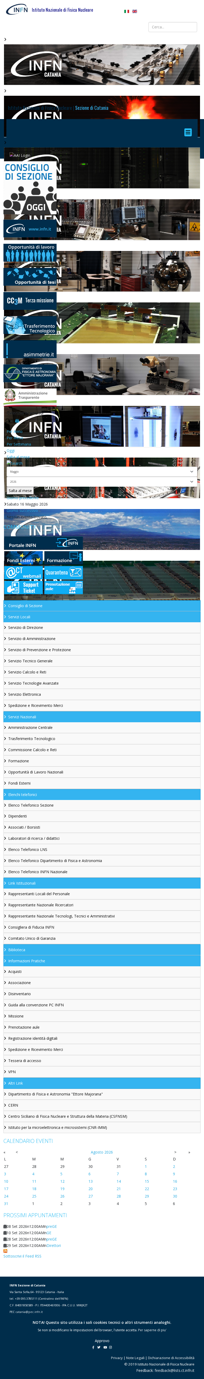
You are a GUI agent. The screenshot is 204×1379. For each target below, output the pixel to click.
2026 (108, 1152)
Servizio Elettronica (24, 694)
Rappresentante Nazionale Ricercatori (40, 904)
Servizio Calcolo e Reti (27, 672)
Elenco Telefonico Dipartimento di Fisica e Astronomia (55, 860)
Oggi (11, 450)
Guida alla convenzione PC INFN (36, 1004)
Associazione (19, 982)
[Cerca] (102, 463)
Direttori (53, 1245)
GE (48, 1232)
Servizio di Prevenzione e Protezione (39, 649)
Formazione (18, 760)
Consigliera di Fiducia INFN (31, 927)
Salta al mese (18, 456)
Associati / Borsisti (24, 827)
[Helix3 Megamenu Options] (189, 132)
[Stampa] (17, 420)
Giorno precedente (23, 497)
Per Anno (15, 431)
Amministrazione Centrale (30, 727)
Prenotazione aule (24, 1027)
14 (119, 1181)
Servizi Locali (19, 616)
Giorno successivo (22, 510)
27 (90, 1196)
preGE (51, 1226)
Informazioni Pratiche (26, 960)
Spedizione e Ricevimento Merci (35, 705)
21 (119, 1188)
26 (62, 1196)
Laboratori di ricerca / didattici (34, 838)
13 (90, 1181)
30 (175, 1196)
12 (62, 1181)
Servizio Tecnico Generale (30, 660)
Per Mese (15, 437)
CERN (13, 1105)
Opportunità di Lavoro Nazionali (35, 772)
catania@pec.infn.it (29, 1312)
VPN (12, 1071)
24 (6, 1196)
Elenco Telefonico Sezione (31, 805)
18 (34, 1188)
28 (119, 1196)
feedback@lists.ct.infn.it (174, 1370)
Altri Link (15, 1083)
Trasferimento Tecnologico (31, 738)
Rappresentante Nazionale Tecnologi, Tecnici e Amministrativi (61, 916)
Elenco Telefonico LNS (27, 849)
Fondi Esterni (19, 783)
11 (34, 1181)
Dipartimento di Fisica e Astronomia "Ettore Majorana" (55, 1094)
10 (6, 1181)
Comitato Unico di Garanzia (32, 938)
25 (34, 1196)
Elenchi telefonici (22, 794)
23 (175, 1188)
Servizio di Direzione (25, 627)
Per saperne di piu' (152, 1330)
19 (62, 1188)
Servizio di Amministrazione (32, 638)
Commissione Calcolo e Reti (32, 749)
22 (147, 1188)
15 (147, 1181)
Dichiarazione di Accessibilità (171, 1357)
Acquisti (15, 971)
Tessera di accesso (24, 1060)
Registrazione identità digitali (32, 1038)
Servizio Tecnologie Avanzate (33, 683)
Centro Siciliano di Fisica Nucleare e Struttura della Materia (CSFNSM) (67, 1116)
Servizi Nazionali (22, 716)
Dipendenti (17, 816)
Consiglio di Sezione (25, 605)
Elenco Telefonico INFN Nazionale (37, 871)
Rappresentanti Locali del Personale (39, 893)
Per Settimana (19, 444)
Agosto (97, 1152)
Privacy (117, 1357)
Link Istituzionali (22, 883)
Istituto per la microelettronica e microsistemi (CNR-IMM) (57, 1127)
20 (90, 1188)
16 (175, 1181)
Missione (16, 1016)
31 (6, 1203)
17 (6, 1188)
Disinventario (19, 993)
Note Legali (135, 1357)
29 (147, 1196)
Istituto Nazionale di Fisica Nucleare (62, 10)
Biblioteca (16, 949)
